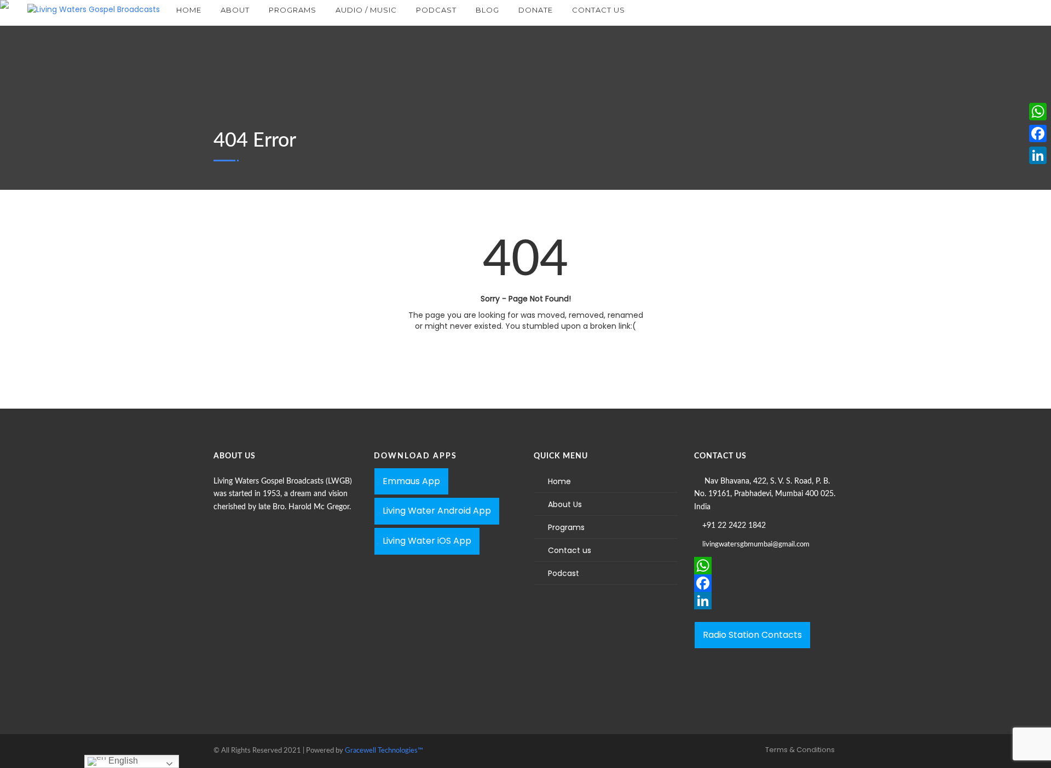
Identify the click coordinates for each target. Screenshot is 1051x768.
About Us (565, 504)
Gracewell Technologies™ (384, 750)
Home (559, 481)
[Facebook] (766, 583)
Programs (566, 527)
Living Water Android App (437, 510)
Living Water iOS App (427, 540)
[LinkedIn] (766, 600)
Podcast (563, 573)
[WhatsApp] (766, 565)
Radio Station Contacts (752, 635)
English (122, 760)
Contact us (569, 550)
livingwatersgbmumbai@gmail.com (756, 544)
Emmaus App (411, 481)
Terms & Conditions (800, 749)
